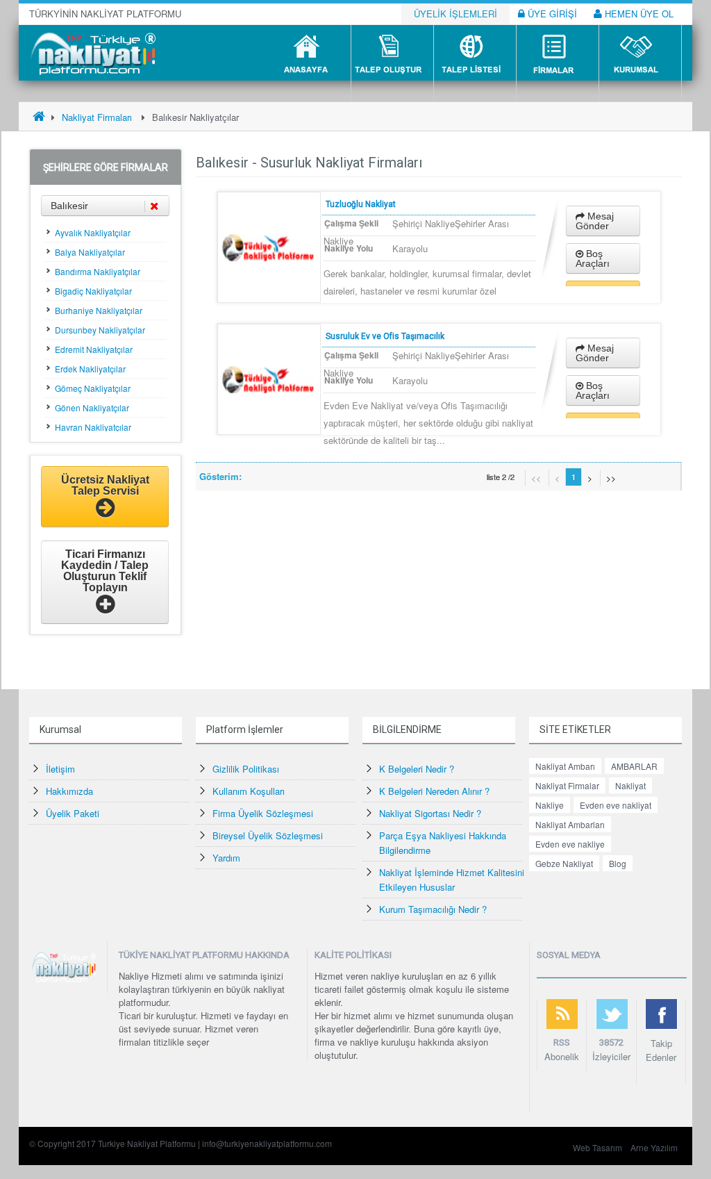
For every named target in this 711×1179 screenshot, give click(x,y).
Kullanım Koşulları (248, 791)
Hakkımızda (69, 791)
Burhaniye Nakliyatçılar (98, 310)
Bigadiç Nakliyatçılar (93, 291)
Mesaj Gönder (595, 221)
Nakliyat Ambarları (570, 824)
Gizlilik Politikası (245, 768)
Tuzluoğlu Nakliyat (361, 204)
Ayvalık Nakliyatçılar (93, 232)
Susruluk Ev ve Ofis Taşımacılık (385, 336)
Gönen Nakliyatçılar (92, 407)
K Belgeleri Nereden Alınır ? (434, 791)
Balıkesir (69, 205)
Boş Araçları (593, 258)
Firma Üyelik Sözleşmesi (262, 813)
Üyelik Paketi (72, 813)
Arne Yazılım (654, 1147)
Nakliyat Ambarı (565, 766)
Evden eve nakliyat (615, 805)
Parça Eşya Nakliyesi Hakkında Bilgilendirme (442, 843)
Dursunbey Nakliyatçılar (100, 330)
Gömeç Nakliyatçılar (93, 388)
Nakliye (549, 805)
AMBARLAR (634, 766)
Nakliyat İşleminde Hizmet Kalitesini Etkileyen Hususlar (451, 879)
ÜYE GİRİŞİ (551, 13)
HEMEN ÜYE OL (638, 13)
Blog (617, 863)
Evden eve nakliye (570, 844)
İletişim (60, 768)
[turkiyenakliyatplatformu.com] (91, 51)
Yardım (226, 857)
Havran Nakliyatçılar (93, 427)
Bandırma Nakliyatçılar (97, 271)
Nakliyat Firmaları (97, 117)
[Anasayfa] (39, 117)
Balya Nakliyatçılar (90, 252)
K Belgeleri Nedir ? (416, 768)
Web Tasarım (597, 1147)
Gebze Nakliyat (564, 863)
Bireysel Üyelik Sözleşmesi (267, 835)
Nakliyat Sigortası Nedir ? (430, 813)
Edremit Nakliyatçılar (94, 349)
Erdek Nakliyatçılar (90, 368)
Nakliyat (630, 785)
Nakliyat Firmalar (567, 785)
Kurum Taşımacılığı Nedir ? (433, 909)
